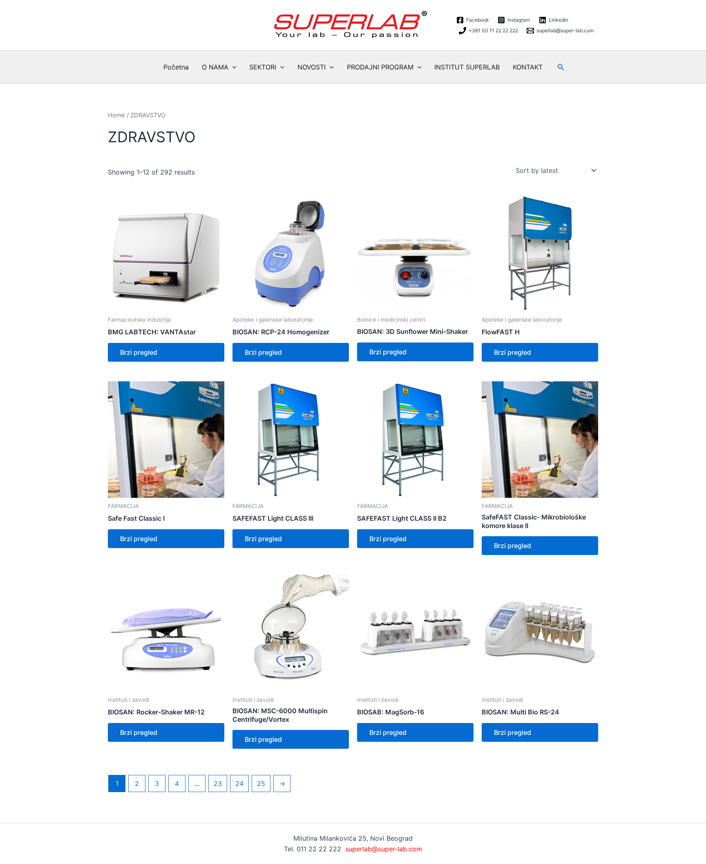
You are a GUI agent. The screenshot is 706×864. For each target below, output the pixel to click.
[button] (232, 67)
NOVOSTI (311, 67)
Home (116, 115)
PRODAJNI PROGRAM (380, 67)
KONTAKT (528, 67)
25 (261, 783)
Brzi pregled (138, 352)
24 (239, 783)
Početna (176, 67)
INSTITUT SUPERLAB (467, 67)
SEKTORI (262, 67)
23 (218, 783)
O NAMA (215, 67)
